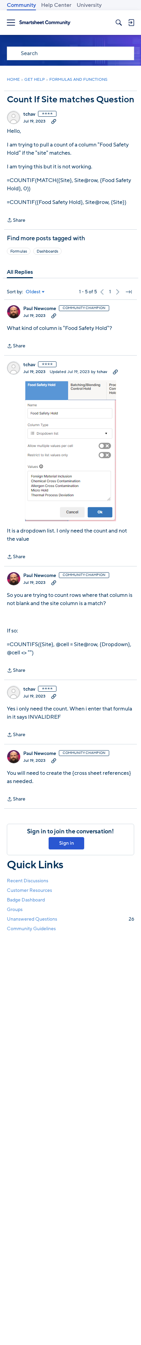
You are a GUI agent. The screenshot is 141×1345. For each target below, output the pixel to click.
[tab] (20, 272)
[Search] (119, 22)
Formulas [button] (18, 251)
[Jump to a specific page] (128, 291)
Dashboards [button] (47, 251)
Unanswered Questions (70, 919)
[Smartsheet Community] (44, 22)
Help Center (56, 5)
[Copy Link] (54, 121)
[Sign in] (131, 22)
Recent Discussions (27, 881)
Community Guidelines (31, 928)
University (89, 5)
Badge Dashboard (26, 900)
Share (16, 220)
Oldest (33, 292)
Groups (15, 909)
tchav (29, 114)
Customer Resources (29, 890)
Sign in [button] (66, 843)
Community (21, 5)
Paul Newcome (39, 309)
